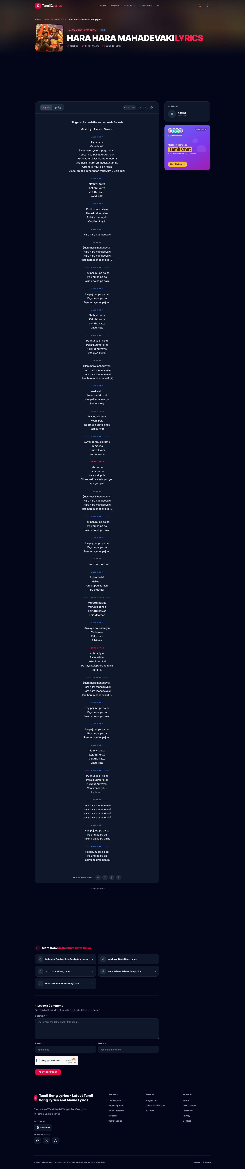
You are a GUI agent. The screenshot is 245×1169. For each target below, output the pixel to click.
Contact (187, 1121)
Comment (41, 1016)
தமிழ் (58, 107)
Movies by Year (115, 1105)
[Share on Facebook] (98, 877)
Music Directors (149, 5)
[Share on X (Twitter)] (105, 877)
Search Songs (115, 1121)
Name (39, 1044)
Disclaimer (188, 1110)
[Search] (207, 5)
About (186, 1100)
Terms (197, 1162)
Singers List (151, 1100)
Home (103, 5)
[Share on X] (46, 1140)
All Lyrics (150, 1110)
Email (102, 1044)
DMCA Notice (189, 1105)
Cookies (207, 1162)
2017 (103, 30)
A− (125, 107)
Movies (115, 5)
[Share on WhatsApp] (112, 877)
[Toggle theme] (199, 5)
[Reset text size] (129, 107)
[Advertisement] (122, 78)
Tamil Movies (114, 1100)
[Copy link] (118, 877)
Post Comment (48, 1072)
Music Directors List (155, 1105)
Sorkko (74, 45)
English (46, 107)
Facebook (45, 1127)
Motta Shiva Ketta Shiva (55, 19)
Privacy (186, 1115)
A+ (133, 107)
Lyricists (129, 5)
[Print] (151, 107)
